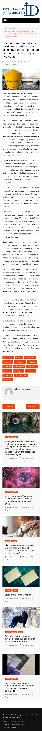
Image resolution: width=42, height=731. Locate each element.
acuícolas (8, 358)
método (8, 366)
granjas (33, 362)
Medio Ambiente (11, 632)
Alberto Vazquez (10, 62)
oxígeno (19, 371)
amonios (8, 362)
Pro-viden (31, 371)
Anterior (10, 407)
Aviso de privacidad (9, 727)
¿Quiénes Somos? (9, 722)
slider (15, 64)
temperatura (21, 375)
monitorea (32, 366)
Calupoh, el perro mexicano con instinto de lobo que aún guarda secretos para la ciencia (20, 639)
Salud (7, 541)
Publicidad (31, 722)
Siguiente (31, 407)
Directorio (21, 722)
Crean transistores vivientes (18, 595)
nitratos (8, 371)
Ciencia (8, 437)
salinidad (8, 375)
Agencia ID (8, 64)
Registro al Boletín (18, 725)
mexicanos (20, 366)
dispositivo (20, 362)
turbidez (8, 380)
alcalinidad (30, 358)
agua (19, 358)
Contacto (5, 725)
